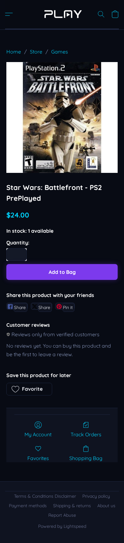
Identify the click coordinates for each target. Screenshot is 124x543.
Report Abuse (62, 515)
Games (59, 51)
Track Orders (86, 434)
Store (36, 51)
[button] (62, 14)
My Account (38, 434)
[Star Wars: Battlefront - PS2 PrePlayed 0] (62, 117)
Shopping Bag (85, 458)
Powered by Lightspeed (62, 526)
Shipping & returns (72, 505)
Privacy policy (96, 496)
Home (13, 51)
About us (106, 505)
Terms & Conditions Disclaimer (45, 496)
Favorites (38, 458)
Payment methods (28, 505)
